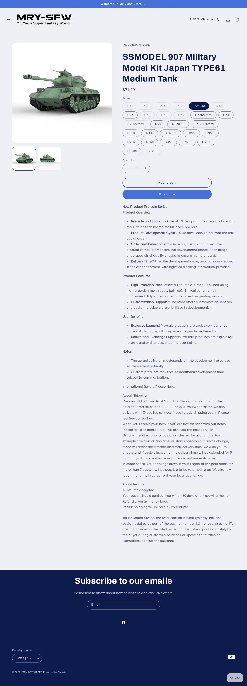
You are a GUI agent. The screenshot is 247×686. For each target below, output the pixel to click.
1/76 (158, 124)
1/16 (164, 107)
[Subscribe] (155, 604)
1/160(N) (170, 133)
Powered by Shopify (55, 672)
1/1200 (132, 151)
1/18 (181, 107)
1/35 (130, 114)
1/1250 (154, 152)
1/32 (220, 107)
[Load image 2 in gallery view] (49, 158)
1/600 (187, 142)
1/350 (149, 142)
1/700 (206, 142)
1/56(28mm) (203, 114)
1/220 (210, 133)
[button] (8, 19)
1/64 (226, 114)
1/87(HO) (178, 124)
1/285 (131, 142)
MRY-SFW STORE (32, 672)
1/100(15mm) (204, 124)
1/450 (168, 142)
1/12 (147, 107)
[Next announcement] (169, 4)
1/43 (149, 116)
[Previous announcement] (78, 4)
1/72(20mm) (138, 125)
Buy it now (167, 194)
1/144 (149, 133)
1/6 (131, 107)
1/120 (131, 133)
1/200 (191, 133)
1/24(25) (199, 105)
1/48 (166, 116)
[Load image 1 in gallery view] (24, 158)
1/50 (183, 116)
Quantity (128, 160)
